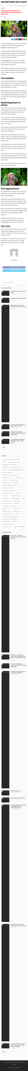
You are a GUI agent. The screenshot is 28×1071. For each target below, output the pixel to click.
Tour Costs (17, 513)
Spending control (17, 511)
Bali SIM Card (5, 467)
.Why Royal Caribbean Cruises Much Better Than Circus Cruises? (18, 306)
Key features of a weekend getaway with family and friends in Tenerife (18, 537)
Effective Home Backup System (10, 475)
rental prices (16, 508)
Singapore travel (6, 511)
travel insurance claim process (9, 519)
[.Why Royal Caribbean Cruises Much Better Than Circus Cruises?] (5, 363)
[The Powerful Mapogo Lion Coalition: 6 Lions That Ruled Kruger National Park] (5, 665)
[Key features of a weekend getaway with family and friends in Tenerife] (5, 593)
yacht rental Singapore (19, 526)
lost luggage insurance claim (9, 490)
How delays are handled (8, 488)
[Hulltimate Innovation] (5, 792)
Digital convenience (7, 472)
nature (23, 498)
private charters (6, 508)
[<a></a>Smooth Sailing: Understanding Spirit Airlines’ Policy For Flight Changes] (5, 441)
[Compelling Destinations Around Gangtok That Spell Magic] (5, 729)
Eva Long (4, 16)
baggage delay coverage (14, 462)
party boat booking (7, 503)
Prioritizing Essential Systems (9, 506)
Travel (3, 8)
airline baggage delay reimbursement (11, 459)
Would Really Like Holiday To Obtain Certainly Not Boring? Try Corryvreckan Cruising (18, 806)
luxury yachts (5, 498)
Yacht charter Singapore (8, 524)
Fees (12, 477)
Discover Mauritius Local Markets (17, 798)
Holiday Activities (13, 480)
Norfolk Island (16, 500)
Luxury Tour (19, 493)
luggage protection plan (8, 493)
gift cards (4, 480)
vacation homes (6, 521)
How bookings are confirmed (9, 485)
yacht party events (7, 526)
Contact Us (11, 1067)
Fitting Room (19, 477)
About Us (17, 1067)
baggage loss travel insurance (9, 464)
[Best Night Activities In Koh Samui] (5, 300)
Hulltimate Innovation (15, 791)
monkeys (7, 60)
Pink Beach (16, 503)
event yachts (5, 477)
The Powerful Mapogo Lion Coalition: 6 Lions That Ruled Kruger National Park (18, 665)
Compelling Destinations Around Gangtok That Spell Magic (17, 672)
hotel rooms (16, 482)
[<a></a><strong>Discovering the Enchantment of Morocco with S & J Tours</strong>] (5, 426)
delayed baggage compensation (16, 469)
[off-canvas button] (2, 2)
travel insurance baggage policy (10, 516)
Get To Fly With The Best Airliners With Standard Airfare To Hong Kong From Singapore (17, 1045)
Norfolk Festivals (6, 500)
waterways (15, 521)
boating (4, 469)
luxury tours (5, 495)
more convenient (15, 498)
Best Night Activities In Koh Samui (18, 298)
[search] (25, 2)
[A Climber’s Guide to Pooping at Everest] (5, 293)
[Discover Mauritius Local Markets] (5, 799)
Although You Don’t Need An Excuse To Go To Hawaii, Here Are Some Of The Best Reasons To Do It (18, 657)
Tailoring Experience (7, 513)
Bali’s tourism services (16, 467)
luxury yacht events (15, 495)
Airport (4, 462)
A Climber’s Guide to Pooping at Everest (18, 292)
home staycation (6, 482)
